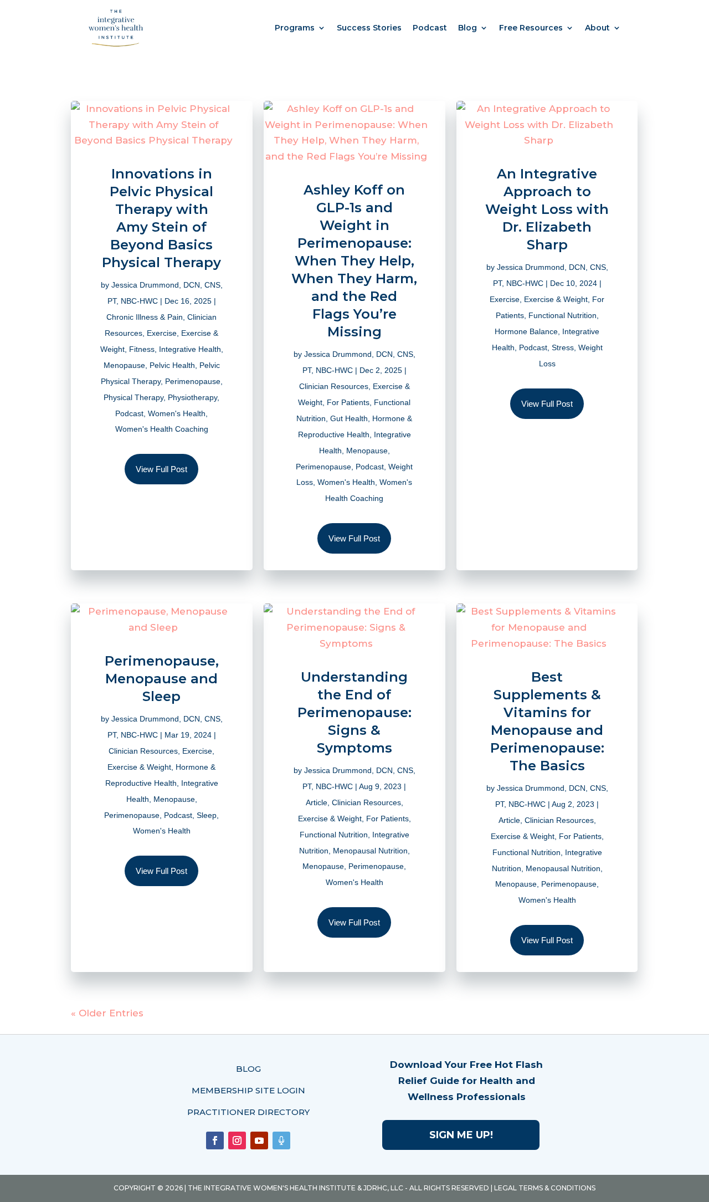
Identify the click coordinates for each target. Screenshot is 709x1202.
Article (316, 802)
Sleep (207, 815)
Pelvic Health (172, 365)
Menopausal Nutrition (370, 850)
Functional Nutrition (562, 315)
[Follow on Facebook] (215, 1140)
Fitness (142, 349)
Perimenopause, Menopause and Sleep (162, 678)
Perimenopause (192, 381)
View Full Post (161, 469)
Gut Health (349, 418)
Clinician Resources (333, 386)
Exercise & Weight (556, 299)
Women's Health (176, 413)
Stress (563, 347)
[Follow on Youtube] (259, 1140)
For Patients (348, 402)
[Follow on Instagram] (237, 1140)
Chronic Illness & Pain (144, 317)
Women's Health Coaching (161, 428)
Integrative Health (190, 349)
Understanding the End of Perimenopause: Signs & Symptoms (354, 712)
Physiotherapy (192, 397)
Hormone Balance (526, 331)
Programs (295, 28)
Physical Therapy (133, 397)
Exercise (162, 333)
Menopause (124, 365)
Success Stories (369, 28)
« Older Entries (107, 1013)
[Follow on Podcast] (281, 1140)
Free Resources (531, 28)
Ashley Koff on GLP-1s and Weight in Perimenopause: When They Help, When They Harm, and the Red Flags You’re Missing (354, 261)
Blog (467, 28)
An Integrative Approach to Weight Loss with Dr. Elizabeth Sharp (547, 209)
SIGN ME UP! (461, 1135)
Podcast (430, 28)
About (597, 28)
